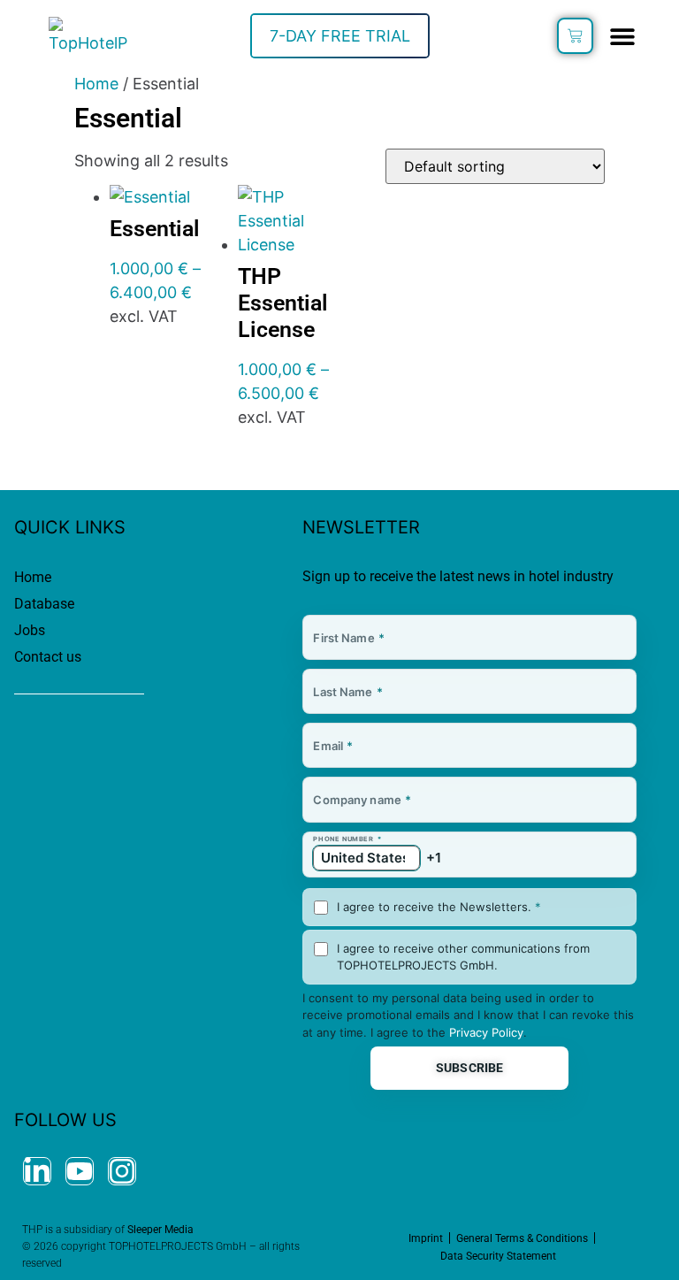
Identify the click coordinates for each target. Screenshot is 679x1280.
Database (44, 603)
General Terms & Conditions (522, 1238)
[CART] (575, 36)
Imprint (425, 1238)
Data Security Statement (498, 1256)
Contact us (47, 656)
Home (96, 83)
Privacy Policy (486, 1032)
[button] (622, 36)
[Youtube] (79, 1171)
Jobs (29, 630)
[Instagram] (122, 1171)
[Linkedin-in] (37, 1171)
